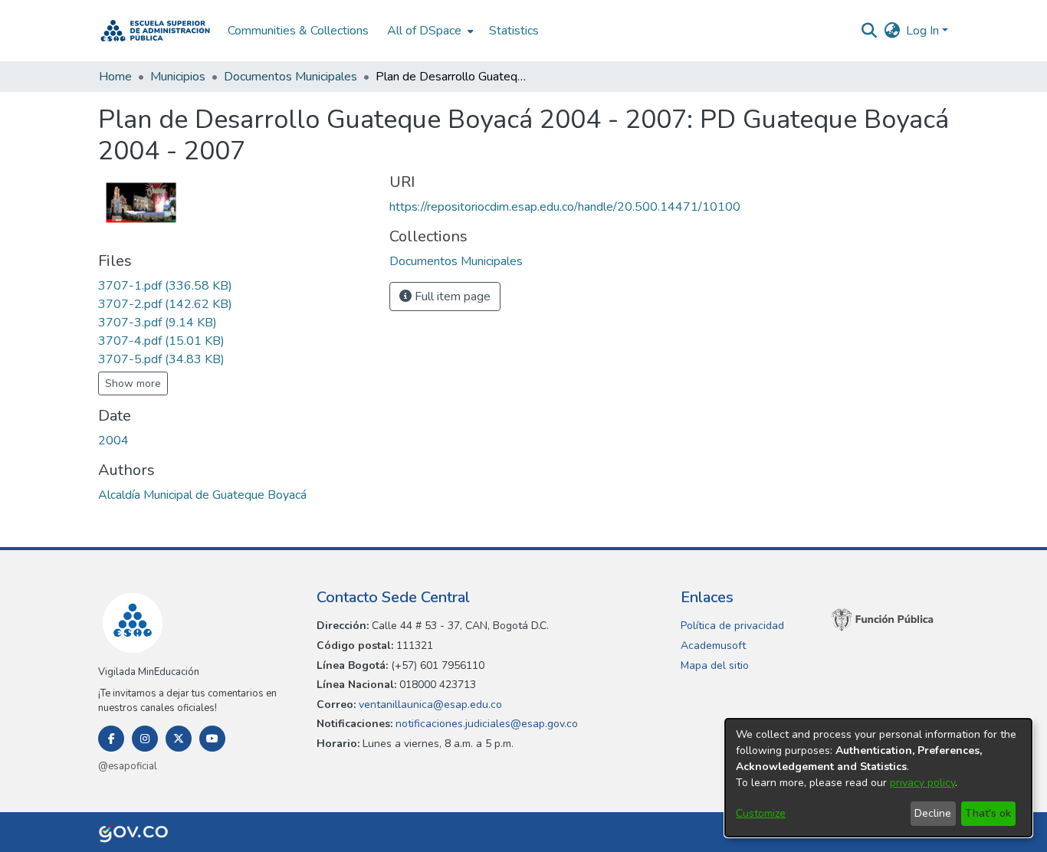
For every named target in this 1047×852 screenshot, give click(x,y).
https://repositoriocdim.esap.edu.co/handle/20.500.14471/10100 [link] (564, 206)
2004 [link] (113, 440)
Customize (761, 813)
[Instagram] (145, 739)
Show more (133, 383)
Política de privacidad (732, 625)
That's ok (988, 813)
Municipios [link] (177, 76)
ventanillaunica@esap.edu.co (429, 704)
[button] (155, 30)
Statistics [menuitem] (514, 30)
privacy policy (922, 782)
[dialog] (878, 778)
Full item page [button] (451, 296)
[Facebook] (111, 739)
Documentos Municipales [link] (290, 76)
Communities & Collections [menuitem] (298, 30)
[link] (165, 285)
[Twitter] (179, 739)
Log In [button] (924, 30)
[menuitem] (429, 30)
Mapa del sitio (715, 665)
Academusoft (713, 645)
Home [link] (115, 76)
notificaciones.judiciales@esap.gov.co (485, 723)
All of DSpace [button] (424, 30)
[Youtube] (212, 739)
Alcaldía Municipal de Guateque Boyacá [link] (202, 495)
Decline (932, 813)
